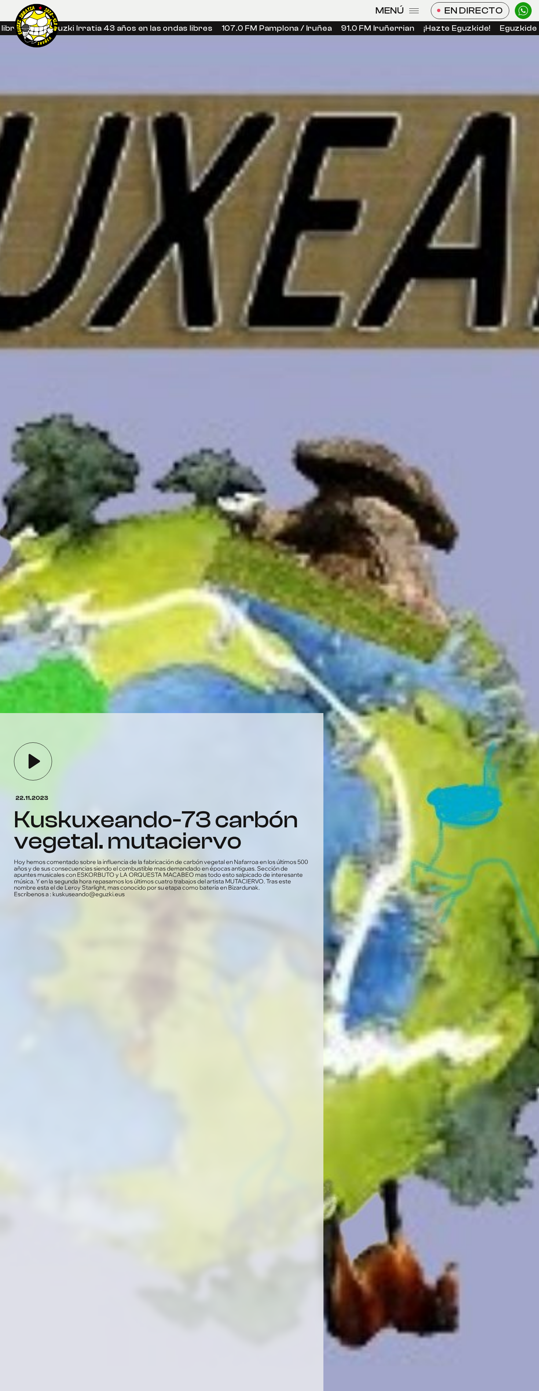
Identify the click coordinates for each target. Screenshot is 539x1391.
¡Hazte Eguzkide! (428, 28)
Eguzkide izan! (499, 28)
